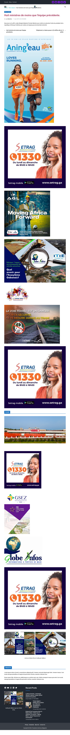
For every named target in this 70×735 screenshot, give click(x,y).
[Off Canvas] (5, 6)
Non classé (7, 12)
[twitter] (65, 2)
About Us (37, 724)
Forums (6, 2)
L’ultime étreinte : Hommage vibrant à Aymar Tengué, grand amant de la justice (34, 695)
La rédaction (9, 19)
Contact (14, 2)
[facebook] (53, 2)
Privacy (26, 724)
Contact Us (42, 724)
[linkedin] (62, 2)
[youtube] (56, 2)
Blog (10, 2)
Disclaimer (31, 724)
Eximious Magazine (42, 728)
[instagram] (59, 2)
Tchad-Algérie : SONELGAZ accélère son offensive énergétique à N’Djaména (38, 704)
